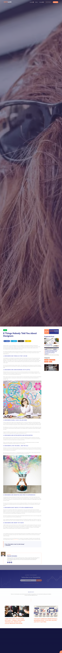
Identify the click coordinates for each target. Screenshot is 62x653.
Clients (46, 359)
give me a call (15, 539)
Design (46, 361)
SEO (50, 361)
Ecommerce (52, 359)
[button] (31, 2)
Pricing (36, 2)
